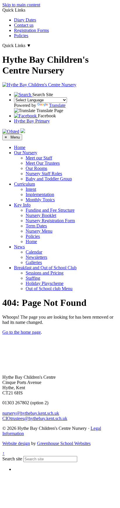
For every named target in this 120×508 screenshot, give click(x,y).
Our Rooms (36, 168)
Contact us (23, 25)
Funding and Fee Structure (50, 210)
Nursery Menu (39, 231)
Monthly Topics (40, 199)
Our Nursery (25, 152)
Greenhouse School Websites (64, 443)
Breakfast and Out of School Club (45, 267)
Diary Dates (25, 19)
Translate (57, 105)
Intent (31, 189)
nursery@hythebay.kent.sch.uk (30, 413)
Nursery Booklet (41, 215)
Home (19, 147)
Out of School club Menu (49, 288)
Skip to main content (21, 4)
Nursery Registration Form (50, 220)
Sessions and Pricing (44, 272)
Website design (16, 443)
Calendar (34, 251)
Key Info (22, 204)
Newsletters (36, 257)
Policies (21, 35)
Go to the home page (21, 332)
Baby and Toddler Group (49, 178)
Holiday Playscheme (44, 283)
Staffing (33, 278)
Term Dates (36, 225)
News (19, 246)
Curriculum (24, 184)
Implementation (40, 194)
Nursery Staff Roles (44, 173)
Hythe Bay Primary (32, 121)
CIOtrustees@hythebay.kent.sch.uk (34, 418)
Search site (12, 458)
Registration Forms (31, 30)
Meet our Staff (39, 157)
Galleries (34, 262)
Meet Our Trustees (43, 163)
